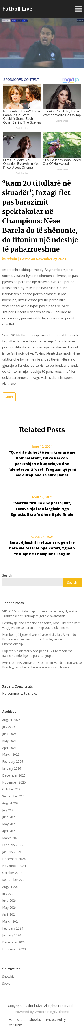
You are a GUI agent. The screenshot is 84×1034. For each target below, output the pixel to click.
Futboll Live (17, 8)
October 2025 (12, 789)
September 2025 (14, 796)
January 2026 (11, 768)
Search (7, 575)
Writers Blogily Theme (52, 1011)
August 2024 (11, 886)
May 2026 (9, 740)
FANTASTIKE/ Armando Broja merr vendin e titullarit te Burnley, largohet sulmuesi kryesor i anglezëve (42, 664)
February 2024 (12, 928)
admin (12, 259)
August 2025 (11, 803)
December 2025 (14, 775)
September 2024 (14, 879)
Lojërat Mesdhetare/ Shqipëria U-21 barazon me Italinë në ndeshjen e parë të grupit (37, 653)
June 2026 (9, 733)
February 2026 (12, 761)
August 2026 (11, 720)
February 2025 (12, 845)
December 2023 (14, 942)
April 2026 (9, 747)
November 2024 (14, 866)
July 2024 (8, 893)
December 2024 (14, 859)
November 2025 (14, 782)
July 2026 (8, 727)
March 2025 (10, 838)
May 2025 (9, 824)
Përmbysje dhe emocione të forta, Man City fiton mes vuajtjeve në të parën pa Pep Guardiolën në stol (41, 625)
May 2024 (9, 907)
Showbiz (8, 976)
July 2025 (8, 810)
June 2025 (9, 817)
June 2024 (9, 900)
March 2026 (10, 754)
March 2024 (10, 921)
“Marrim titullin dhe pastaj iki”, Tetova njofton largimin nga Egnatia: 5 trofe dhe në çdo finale (42, 509)
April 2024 (9, 914)
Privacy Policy (56, 1019)
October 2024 (12, 873)
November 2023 (14, 949)
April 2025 (9, 831)
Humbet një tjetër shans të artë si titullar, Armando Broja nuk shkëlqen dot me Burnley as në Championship (39, 639)
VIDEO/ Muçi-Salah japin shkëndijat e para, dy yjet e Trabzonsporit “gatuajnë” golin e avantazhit (39, 613)
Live (10, 1019)
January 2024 (11, 935)
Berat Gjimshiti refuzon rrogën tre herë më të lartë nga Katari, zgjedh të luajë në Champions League (42, 548)
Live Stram (14, 1025)
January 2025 (11, 852)
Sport (9, 397)
